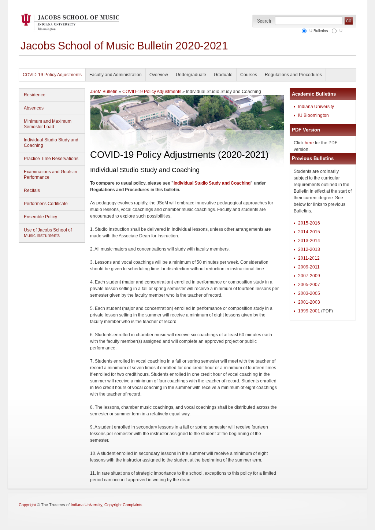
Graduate (223, 74)
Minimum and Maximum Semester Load (47, 124)
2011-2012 (309, 258)
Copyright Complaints (123, 505)
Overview (158, 74)
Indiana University (316, 106)
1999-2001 (309, 311)
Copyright (27, 505)
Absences (34, 108)
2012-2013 (309, 249)
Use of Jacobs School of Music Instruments (48, 232)
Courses (248, 74)
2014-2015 (309, 231)
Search (264, 21)
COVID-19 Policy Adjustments (52, 74)
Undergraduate (191, 74)
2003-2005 (309, 293)
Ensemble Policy (40, 216)
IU (340, 31)
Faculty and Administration (115, 74)
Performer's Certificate (46, 203)
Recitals (32, 190)
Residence (34, 94)
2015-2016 (309, 223)
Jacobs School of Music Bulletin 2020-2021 (124, 46)
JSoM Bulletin (104, 91)
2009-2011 (309, 267)
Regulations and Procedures (293, 74)
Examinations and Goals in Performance (50, 174)
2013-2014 (309, 240)
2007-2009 (309, 275)
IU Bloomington (313, 115)
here (309, 142)
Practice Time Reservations (51, 158)
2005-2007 (309, 284)
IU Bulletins (318, 31)
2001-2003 (309, 302)
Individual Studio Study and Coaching (51, 142)
